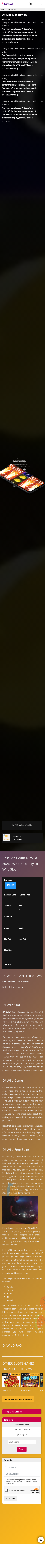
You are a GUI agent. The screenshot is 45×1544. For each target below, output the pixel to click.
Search (22, 1449)
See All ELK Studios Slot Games (18, 1399)
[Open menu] (35, 4)
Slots (8, 9)
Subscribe (10, 1499)
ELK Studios (17, 839)
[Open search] (41, 3)
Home (3, 9)
